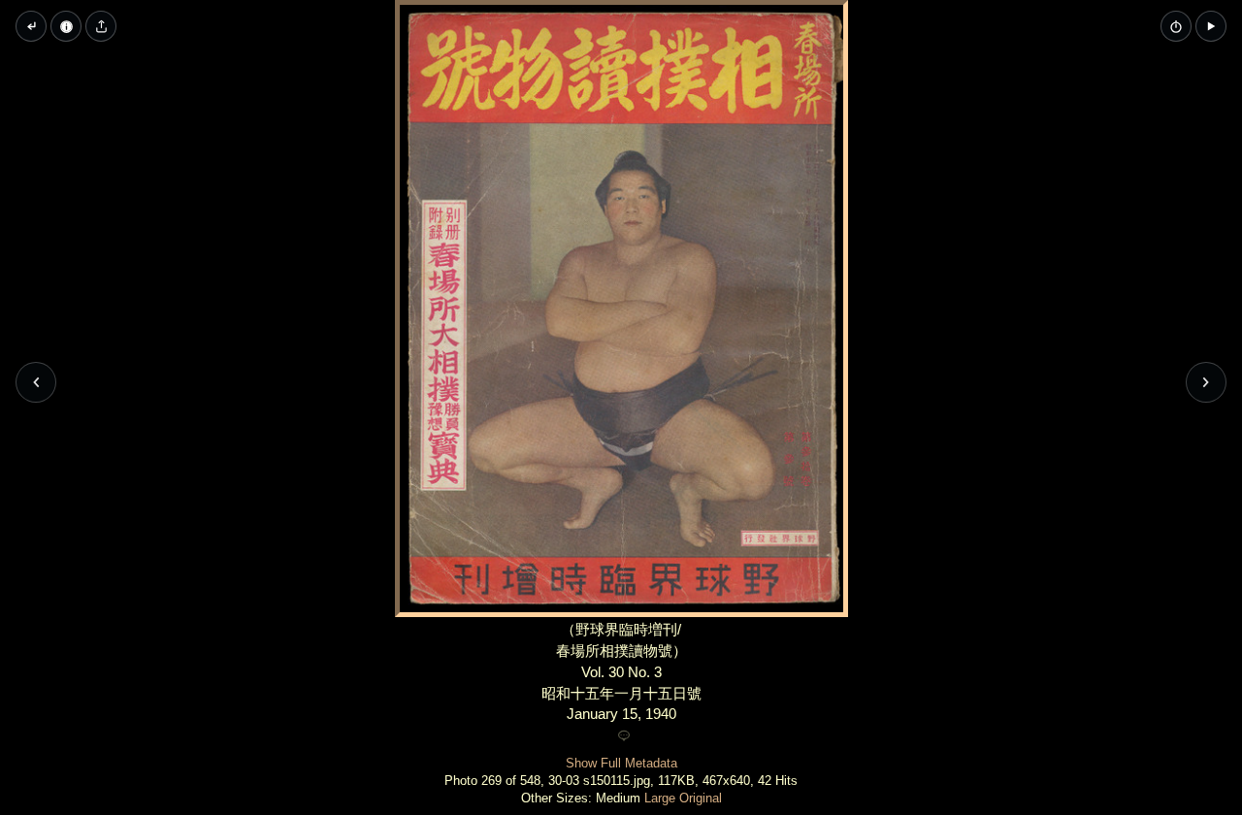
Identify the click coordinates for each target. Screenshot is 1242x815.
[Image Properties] (66, 26)
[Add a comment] (624, 736)
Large (659, 798)
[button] (1210, 26)
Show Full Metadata (621, 763)
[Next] (1206, 382)
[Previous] (36, 382)
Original (700, 798)
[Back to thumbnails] (31, 26)
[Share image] (100, 26)
